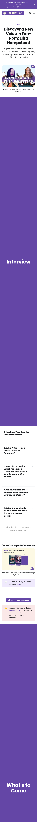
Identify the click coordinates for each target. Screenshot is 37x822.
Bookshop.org (14, 610)
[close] (34, 4)
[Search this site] (30, 13)
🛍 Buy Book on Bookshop (18, 600)
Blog (18, 24)
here (18, 584)
